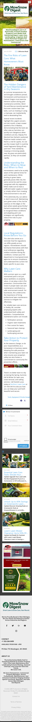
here (20, 720)
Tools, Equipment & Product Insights (17, 397)
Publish (24, 446)
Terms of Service (16, 702)
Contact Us (16, 696)
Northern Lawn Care (17, 384)
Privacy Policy (16, 707)
